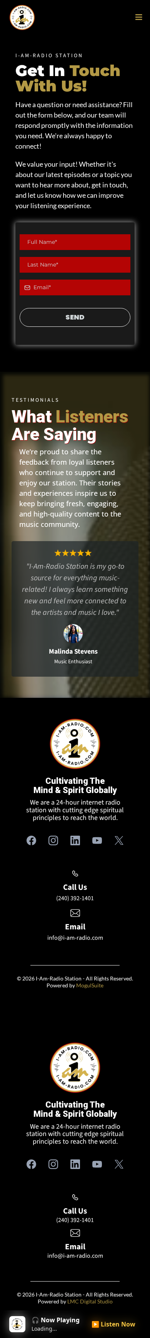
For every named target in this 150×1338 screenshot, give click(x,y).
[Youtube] (97, 840)
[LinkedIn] (75, 840)
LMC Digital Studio (90, 1301)
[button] (137, 17)
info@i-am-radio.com (75, 938)
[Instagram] (53, 840)
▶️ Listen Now (113, 1324)
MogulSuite (89, 985)
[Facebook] (31, 840)
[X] (119, 840)
